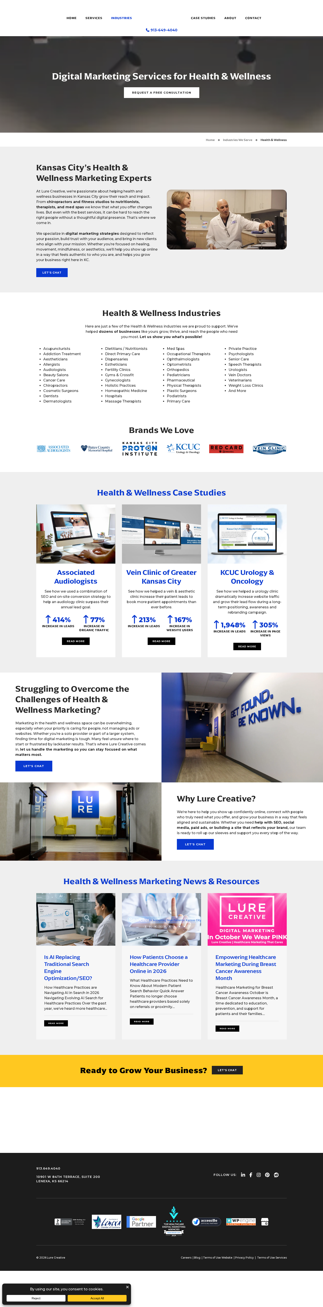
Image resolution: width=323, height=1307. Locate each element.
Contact (253, 18)
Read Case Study (75, 534)
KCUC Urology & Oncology (247, 577)
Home (72, 18)
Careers (186, 1257)
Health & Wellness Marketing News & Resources (162, 881)
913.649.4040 (48, 1169)
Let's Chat (52, 272)
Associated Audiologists (75, 577)
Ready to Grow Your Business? (143, 1070)
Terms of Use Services (272, 1257)
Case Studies (203, 18)
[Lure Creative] (161, 14)
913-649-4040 (164, 30)
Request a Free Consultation (161, 92)
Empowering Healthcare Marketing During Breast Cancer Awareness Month (246, 967)
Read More (76, 641)
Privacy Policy (244, 1257)
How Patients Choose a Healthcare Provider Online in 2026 (159, 964)
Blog (197, 1257)
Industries (121, 18)
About (230, 18)
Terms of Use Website (217, 1257)
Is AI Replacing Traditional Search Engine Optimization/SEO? (68, 967)
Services (93, 18)
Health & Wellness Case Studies (161, 493)
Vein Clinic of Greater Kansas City (161, 577)
